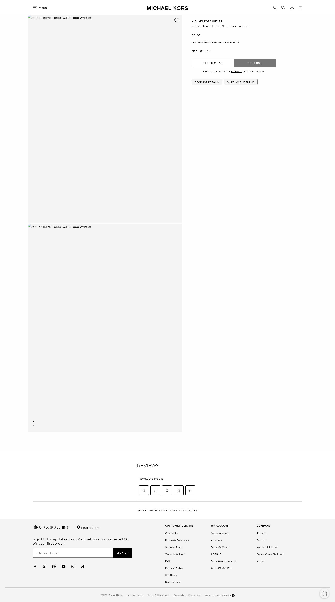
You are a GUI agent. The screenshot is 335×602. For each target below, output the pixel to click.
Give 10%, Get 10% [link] (221, 567)
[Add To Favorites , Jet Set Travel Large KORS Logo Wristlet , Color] (176, 20)
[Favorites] (283, 7)
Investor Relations (267, 547)
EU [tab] (208, 50)
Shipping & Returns (240, 82)
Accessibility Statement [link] (187, 594)
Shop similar (213, 63)
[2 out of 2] (33, 425)
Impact (261, 560)
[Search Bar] (275, 7)
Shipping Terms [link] (173, 547)
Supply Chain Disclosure (270, 553)
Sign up (123, 552)
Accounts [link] (216, 540)
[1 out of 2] (33, 421)
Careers (261, 540)
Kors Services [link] (172, 581)
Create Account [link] (220, 533)
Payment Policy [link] (174, 567)
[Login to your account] (292, 7)
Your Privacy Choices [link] (217, 594)
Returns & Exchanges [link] (177, 540)
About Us (262, 533)
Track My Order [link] (219, 547)
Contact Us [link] (171, 533)
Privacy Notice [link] (135, 594)
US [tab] (201, 50)
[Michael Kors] (167, 7)
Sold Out (255, 63)
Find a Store (90, 527)
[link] (34, 566)
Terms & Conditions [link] (158, 594)
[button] (324, 594)
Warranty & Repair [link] (175, 553)
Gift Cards (171, 574)
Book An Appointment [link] (223, 560)
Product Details (207, 82)
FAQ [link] (167, 560)
